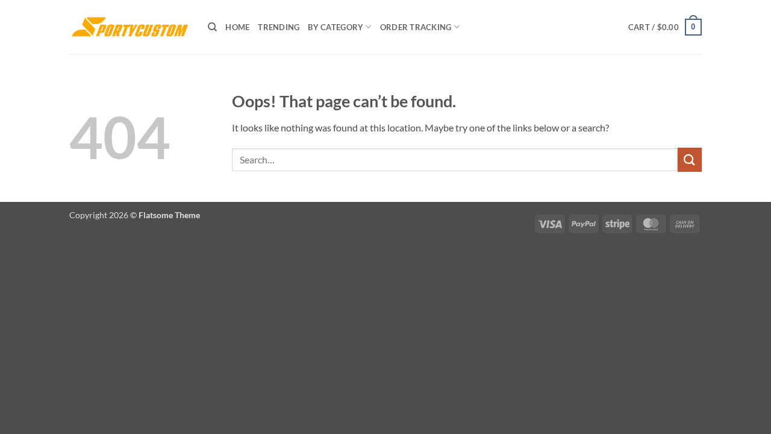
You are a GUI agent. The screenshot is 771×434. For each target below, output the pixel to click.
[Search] (212, 27)
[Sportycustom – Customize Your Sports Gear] (129, 27)
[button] (665, 27)
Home (237, 27)
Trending (278, 27)
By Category (335, 27)
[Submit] (690, 159)
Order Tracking (416, 27)
